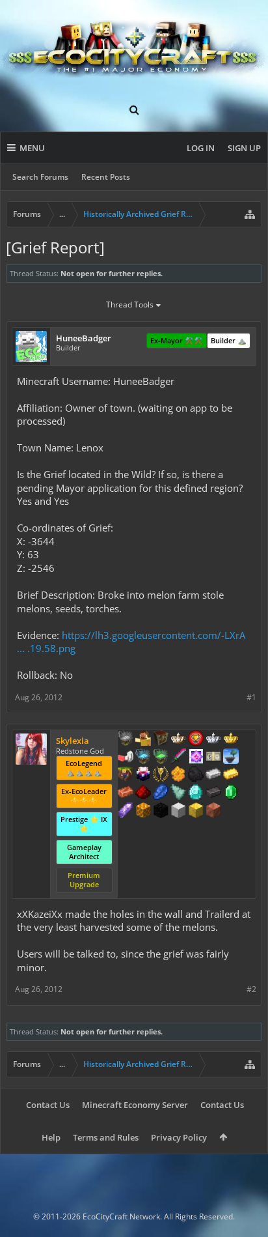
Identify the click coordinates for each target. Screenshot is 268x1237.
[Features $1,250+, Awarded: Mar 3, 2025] (160, 812)
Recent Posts (105, 176)
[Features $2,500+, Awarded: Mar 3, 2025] (213, 812)
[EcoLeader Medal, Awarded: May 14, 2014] (178, 739)
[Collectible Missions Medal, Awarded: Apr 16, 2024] (196, 757)
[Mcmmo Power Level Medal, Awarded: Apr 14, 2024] (125, 757)
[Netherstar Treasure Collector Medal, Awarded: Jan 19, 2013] (125, 739)
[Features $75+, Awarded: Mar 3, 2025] (213, 775)
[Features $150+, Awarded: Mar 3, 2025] (125, 793)
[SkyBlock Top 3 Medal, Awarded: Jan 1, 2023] (125, 775)
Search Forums (40, 176)
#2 (251, 989)
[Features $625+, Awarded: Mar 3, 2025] (231, 793)
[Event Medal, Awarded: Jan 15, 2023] (160, 775)
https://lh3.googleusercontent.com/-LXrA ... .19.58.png (131, 642)
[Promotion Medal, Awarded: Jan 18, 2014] (160, 739)
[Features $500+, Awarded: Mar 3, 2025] (213, 793)
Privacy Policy (179, 1137)
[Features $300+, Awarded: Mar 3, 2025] (178, 793)
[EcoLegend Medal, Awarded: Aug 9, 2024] (231, 739)
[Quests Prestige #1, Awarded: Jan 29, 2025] (143, 775)
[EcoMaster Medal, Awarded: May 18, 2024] (213, 739)
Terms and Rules (106, 1137)
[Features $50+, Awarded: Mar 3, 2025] (196, 775)
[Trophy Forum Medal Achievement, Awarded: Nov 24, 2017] (196, 739)
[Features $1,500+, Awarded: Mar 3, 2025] (178, 812)
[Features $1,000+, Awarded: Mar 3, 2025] (143, 812)
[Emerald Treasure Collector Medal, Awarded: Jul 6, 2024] (160, 757)
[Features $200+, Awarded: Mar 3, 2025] (143, 793)
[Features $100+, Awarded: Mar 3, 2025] (231, 775)
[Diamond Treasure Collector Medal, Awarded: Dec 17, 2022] (143, 757)
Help (51, 1137)
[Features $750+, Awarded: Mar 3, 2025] (125, 812)
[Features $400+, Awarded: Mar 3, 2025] (196, 793)
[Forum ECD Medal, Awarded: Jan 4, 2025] (213, 757)
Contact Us (48, 1105)
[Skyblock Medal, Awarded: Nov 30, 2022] (231, 757)
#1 (251, 697)
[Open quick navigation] (249, 214)
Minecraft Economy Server (135, 1105)
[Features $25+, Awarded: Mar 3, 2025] (178, 775)
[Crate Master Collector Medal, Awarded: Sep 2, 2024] (178, 757)
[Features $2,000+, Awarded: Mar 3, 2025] (196, 812)
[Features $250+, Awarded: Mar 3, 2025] (160, 793)
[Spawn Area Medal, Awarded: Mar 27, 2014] (143, 739)
